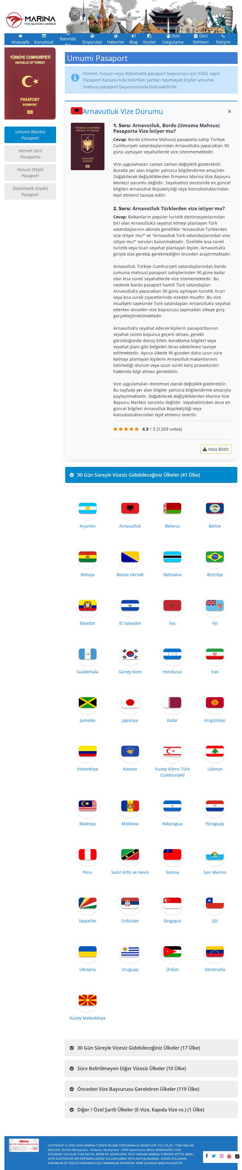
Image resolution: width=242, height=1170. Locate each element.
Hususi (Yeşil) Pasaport (30, 172)
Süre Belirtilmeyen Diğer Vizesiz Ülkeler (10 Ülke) (131, 1068)
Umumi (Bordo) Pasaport (30, 135)
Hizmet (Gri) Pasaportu (30, 154)
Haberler (116, 42)
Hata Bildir (218, 449)
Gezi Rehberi (201, 38)
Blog (133, 42)
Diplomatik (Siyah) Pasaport (30, 191)
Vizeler (149, 42)
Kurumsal (43, 42)
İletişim (223, 42)
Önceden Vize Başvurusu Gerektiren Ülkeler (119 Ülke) (137, 1089)
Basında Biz (68, 41)
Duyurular (92, 42)
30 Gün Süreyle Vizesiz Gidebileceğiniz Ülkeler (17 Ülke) (138, 1048)
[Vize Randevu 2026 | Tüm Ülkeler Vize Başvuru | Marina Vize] (30, 19)
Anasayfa (21, 42)
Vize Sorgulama (173, 38)
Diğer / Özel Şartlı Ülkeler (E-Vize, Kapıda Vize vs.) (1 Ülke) (140, 1109)
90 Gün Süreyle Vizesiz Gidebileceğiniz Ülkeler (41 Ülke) (138, 475)
